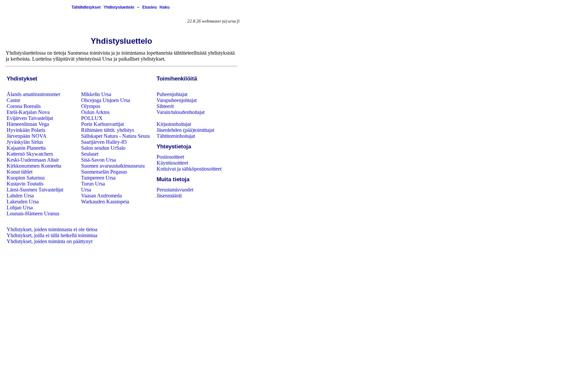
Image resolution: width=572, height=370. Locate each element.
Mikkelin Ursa (96, 94)
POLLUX (92, 118)
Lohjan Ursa (20, 207)
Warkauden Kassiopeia (105, 201)
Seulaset (89, 154)
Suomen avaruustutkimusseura (113, 166)
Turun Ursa (93, 183)
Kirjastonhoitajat (174, 124)
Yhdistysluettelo (119, 7)
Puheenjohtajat (172, 94)
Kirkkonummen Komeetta (34, 166)
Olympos (90, 106)
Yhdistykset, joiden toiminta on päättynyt (49, 241)
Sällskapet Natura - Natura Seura (115, 136)
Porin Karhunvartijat (102, 124)
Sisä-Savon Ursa (98, 160)
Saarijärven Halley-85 (104, 142)
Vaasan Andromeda (101, 195)
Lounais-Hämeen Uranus (33, 213)
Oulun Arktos (95, 112)
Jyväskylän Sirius (25, 142)
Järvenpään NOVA (27, 136)
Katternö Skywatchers (30, 154)
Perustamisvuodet (175, 189)
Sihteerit (165, 106)
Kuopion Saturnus (26, 178)
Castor (13, 100)
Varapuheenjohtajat (177, 100)
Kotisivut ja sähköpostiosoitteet (189, 169)
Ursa (86, 189)
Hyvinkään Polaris (26, 130)
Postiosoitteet (170, 157)
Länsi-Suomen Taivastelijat (35, 189)
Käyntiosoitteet (172, 163)
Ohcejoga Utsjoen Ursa (105, 100)
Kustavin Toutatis (25, 183)
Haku (164, 7)
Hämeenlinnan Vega (28, 124)
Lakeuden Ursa (23, 201)
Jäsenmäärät (169, 195)
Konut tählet (19, 172)
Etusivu (149, 7)
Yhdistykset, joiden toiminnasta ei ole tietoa (52, 229)
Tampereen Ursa (98, 178)
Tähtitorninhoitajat (176, 136)
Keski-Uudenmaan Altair (33, 160)
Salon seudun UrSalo (103, 148)
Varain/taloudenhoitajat (181, 112)
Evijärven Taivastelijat (30, 118)
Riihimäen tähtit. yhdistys (107, 130)
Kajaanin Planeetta (26, 148)
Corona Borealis (24, 106)
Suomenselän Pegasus (104, 172)
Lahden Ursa (20, 195)
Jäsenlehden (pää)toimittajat (185, 130)
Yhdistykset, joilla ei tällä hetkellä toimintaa (52, 235)
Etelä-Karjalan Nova (28, 112)
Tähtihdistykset (86, 7)
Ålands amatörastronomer (33, 94)
